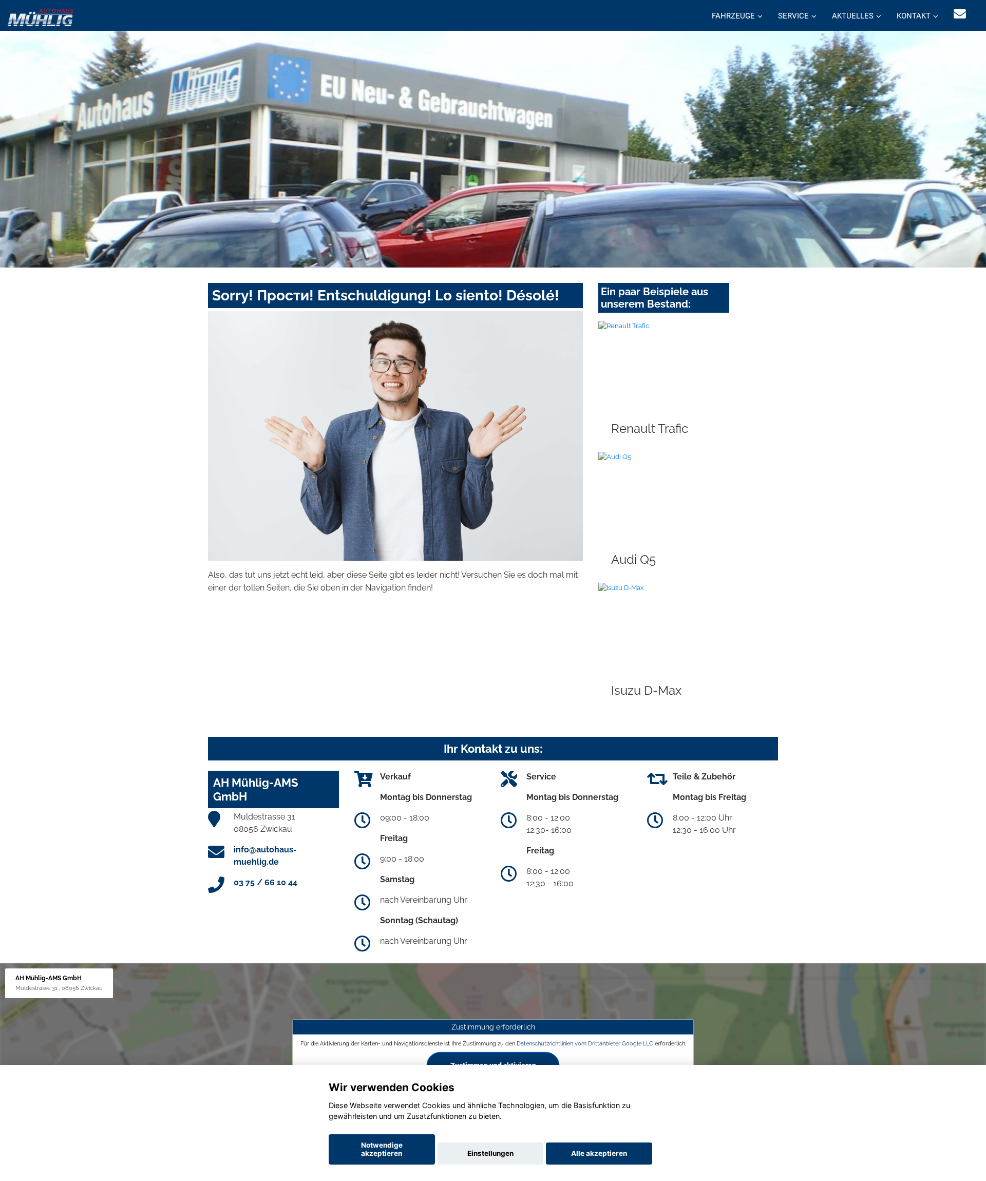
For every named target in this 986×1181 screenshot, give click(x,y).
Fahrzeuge (733, 16)
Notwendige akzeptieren (382, 1149)
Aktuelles (853, 16)
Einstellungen (490, 1153)
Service (793, 16)
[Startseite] (40, 17)
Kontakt (914, 16)
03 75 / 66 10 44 (265, 882)
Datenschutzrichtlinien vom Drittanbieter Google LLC (585, 1043)
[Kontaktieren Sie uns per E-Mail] (960, 14)
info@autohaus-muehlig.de (265, 856)
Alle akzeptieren (599, 1153)
